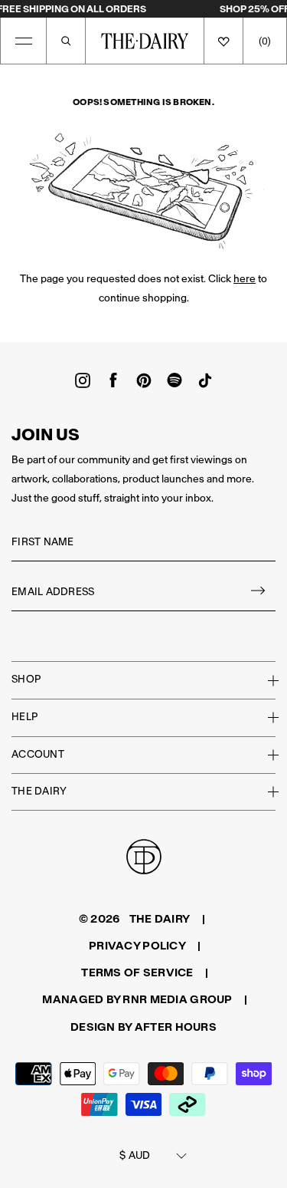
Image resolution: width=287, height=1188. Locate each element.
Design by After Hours (143, 1027)
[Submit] (259, 592)
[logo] (145, 41)
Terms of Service (137, 972)
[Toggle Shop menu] (264, 680)
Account (37, 754)
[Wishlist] (223, 41)
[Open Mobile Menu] (23, 40)
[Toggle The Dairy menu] (264, 791)
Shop (26, 679)
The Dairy (39, 791)
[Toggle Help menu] (264, 717)
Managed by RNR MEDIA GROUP (137, 999)
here (244, 278)
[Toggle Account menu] (264, 755)
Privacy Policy (137, 946)
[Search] (66, 41)
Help (24, 716)
